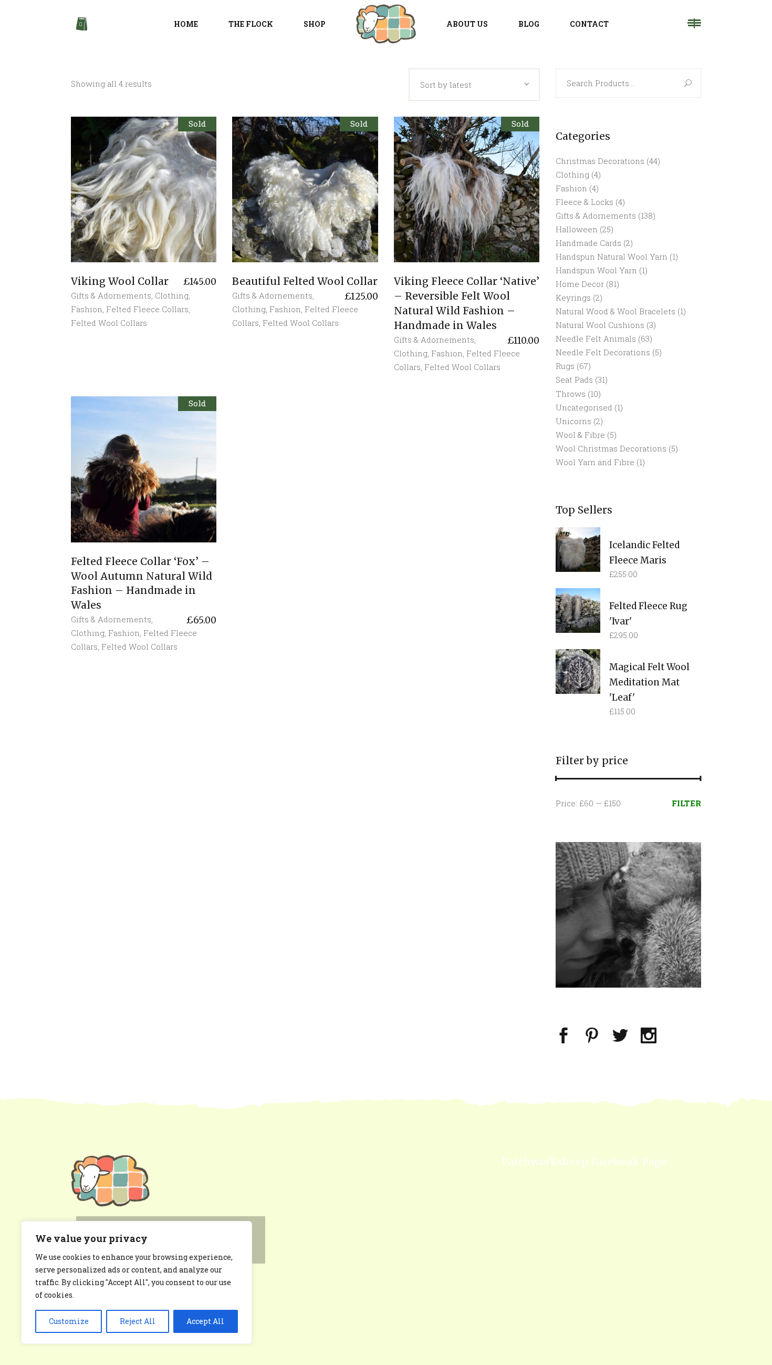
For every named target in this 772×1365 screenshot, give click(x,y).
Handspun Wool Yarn (596, 270)
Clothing (172, 295)
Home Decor (580, 284)
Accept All (205, 1321)
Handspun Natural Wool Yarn (611, 256)
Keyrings (573, 297)
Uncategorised (584, 407)
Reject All (137, 1321)
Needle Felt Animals (596, 338)
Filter (686, 803)
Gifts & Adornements (111, 295)
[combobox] (474, 84)
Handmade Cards (588, 243)
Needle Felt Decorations (603, 352)
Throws (571, 393)
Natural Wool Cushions (600, 325)
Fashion (86, 309)
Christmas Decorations (600, 161)
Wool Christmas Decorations (611, 448)
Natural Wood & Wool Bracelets (615, 311)
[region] (136, 1282)
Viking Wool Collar (120, 281)
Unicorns (573, 421)
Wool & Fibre (580, 434)
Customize (69, 1321)
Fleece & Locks (584, 202)
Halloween (577, 229)
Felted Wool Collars (109, 322)
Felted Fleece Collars (147, 309)
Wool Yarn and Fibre (595, 462)
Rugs (565, 366)
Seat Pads (574, 379)
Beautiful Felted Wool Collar (305, 281)
